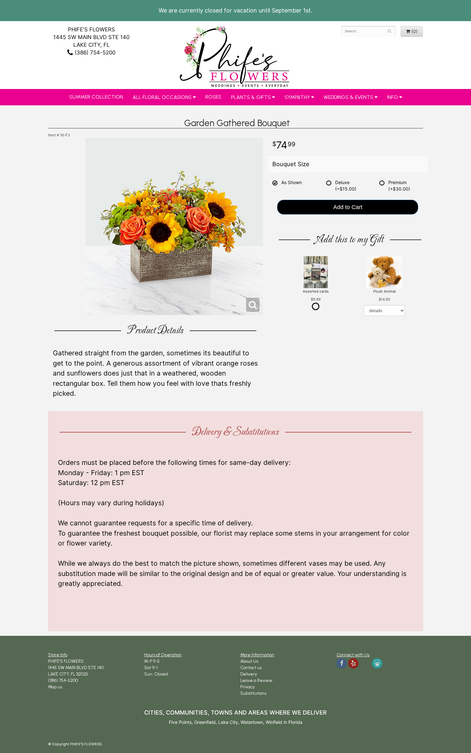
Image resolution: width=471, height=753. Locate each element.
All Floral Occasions (162, 97)
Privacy (247, 687)
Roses (213, 97)
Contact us (251, 667)
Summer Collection (96, 97)
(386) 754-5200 (94, 52)
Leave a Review (256, 680)
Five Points (180, 722)
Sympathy (297, 97)
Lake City (228, 722)
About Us (249, 661)
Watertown (252, 722)
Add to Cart (347, 207)
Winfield (274, 722)
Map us (55, 687)
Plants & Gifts (251, 97)
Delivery (248, 674)
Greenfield (205, 722)
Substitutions (253, 693)
